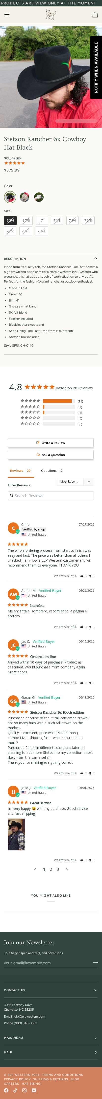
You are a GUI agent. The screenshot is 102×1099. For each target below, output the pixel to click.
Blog (75, 1079)
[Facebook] (6, 1090)
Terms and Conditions (62, 1075)
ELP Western (19, 1075)
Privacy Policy (17, 1079)
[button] (83, 576)
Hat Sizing (31, 1083)
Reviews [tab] (16, 470)
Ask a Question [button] (53, 455)
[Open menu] (11, 14)
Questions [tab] (49, 470)
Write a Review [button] (53, 443)
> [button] (67, 869)
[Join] (94, 962)
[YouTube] (34, 1090)
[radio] (10, 197)
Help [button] (8, 1052)
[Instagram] (24, 1090)
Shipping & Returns (50, 1079)
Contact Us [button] (14, 990)
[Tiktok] (15, 1090)
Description (15, 259)
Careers (11, 1083)
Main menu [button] (13, 1038)
